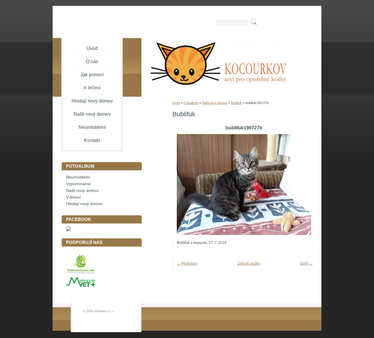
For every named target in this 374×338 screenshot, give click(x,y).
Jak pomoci (92, 74)
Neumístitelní (92, 127)
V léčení (92, 87)
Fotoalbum (190, 103)
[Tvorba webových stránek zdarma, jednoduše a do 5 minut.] (113, 311)
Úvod (176, 103)
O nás (92, 61)
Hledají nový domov (92, 100)
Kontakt (92, 140)
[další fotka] (303, 184)
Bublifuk (236, 103)
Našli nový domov (214, 103)
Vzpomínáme (78, 184)
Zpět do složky (248, 263)
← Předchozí (187, 263)
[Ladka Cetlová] (68, 230)
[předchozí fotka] (184, 184)
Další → (306, 263)
